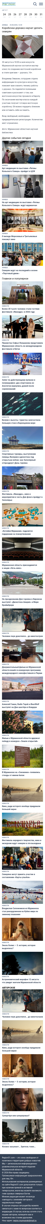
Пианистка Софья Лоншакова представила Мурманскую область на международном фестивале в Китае (22, 346)
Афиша (5, 25)
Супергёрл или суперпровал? (16, 1115)
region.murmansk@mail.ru (24, 1220)
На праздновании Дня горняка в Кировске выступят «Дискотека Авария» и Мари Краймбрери (22, 602)
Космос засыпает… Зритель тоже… (19, 1146)
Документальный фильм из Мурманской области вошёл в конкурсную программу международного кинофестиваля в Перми (22, 670)
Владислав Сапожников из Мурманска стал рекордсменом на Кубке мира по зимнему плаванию (20, 911)
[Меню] (41, 4)
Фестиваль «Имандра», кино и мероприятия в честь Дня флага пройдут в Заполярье (22, 497)
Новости (5, 306)
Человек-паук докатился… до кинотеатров (22, 636)
